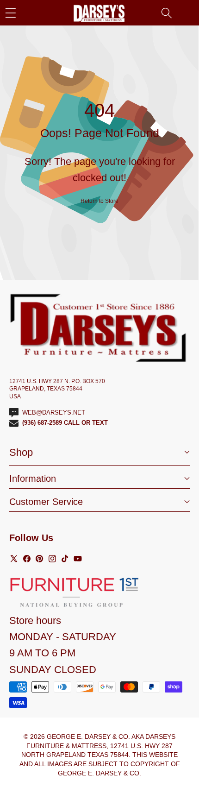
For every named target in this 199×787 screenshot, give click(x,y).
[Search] (166, 12)
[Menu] (10, 12)
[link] (99, 201)
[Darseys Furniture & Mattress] (99, 13)
